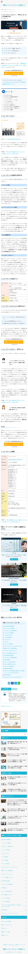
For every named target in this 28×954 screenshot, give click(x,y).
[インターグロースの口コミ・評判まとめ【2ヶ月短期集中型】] (15, 683)
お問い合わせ (11, 944)
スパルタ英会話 (8, 637)
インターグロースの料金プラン (9, 104)
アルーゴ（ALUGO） (9, 666)
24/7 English (7, 659)
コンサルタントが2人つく (10, 103)
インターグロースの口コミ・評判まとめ (11, 108)
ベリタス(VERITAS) (5, 901)
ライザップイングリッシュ (10, 650)
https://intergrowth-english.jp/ (13, 139)
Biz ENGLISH (7, 674)
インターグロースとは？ (8, 95)
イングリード (7, 639)
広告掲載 (16, 944)
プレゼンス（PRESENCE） (10, 657)
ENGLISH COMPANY (9, 626)
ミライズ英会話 (4, 860)
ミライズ (6, 641)
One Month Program (9, 655)
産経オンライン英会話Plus (10, 648)
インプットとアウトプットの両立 (11, 99)
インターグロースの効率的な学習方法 (10, 96)
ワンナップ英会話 (8, 643)
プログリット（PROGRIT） (10, 630)
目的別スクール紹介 (5, 931)
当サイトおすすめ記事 (6, 921)
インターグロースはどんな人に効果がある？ (11, 106)
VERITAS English (8, 668)
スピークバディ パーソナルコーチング (13, 646)
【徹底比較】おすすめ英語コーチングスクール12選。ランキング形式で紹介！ (14, 65)
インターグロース (8, 635)
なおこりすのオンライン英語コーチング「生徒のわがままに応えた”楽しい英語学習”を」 (17, 810)
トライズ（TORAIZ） (9, 632)
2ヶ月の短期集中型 (8, 101)
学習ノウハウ (4, 928)
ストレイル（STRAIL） (9, 628)
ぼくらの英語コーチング (10, 664)
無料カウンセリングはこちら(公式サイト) (13, 73)
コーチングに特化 (8, 98)
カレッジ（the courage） (10, 661)
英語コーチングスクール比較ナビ (14, 5)
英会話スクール (4, 935)
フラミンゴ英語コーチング (10, 653)
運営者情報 (5, 944)
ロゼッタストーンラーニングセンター (13, 677)
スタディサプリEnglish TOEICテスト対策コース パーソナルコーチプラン (13, 905)
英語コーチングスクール (6, 706)
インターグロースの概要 (8, 109)
